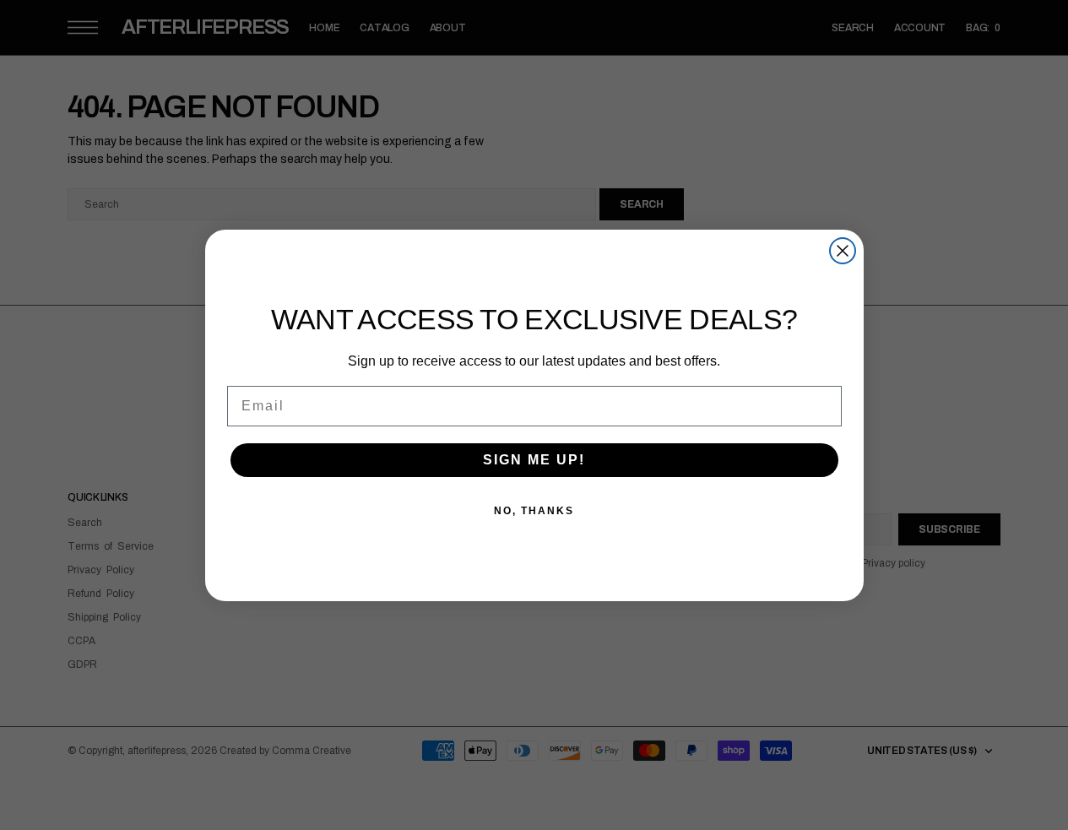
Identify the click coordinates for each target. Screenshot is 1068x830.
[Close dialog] (842, 250)
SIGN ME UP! (534, 460)
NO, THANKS (534, 511)
